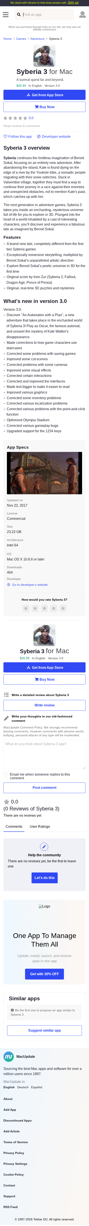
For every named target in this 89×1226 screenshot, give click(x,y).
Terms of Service (15, 1142)
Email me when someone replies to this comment (40, 776)
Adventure (37, 39)
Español (36, 1087)
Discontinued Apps (17, 1120)
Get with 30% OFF (44, 974)
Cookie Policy (13, 1174)
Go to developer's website (30, 585)
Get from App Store (47, 95)
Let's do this (45, 877)
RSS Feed (10, 1207)
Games (21, 39)
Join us (73, 2)
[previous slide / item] (10, 473)
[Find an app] (18, 14)
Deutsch (23, 1087)
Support (9, 1196)
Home (7, 39)
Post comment (44, 787)
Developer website (56, 136)
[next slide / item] (79, 473)
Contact (9, 1185)
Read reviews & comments (21, 126)
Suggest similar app (44, 1030)
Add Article (11, 1131)
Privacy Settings (15, 1164)
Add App (9, 1110)
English (9, 1087)
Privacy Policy (13, 1153)
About (8, 1099)
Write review (44, 705)
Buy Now (47, 107)
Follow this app (20, 136)
